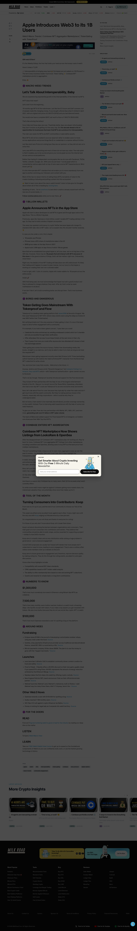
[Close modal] (98, 456)
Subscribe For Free (89, 472)
